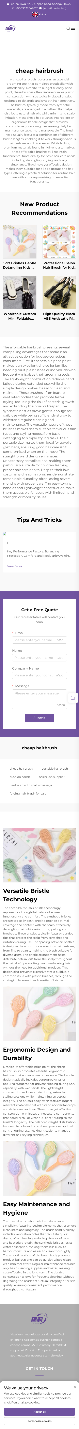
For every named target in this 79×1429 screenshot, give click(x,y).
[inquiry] (73, 698)
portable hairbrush (55, 768)
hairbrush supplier (52, 777)
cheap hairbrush (21, 768)
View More (14, 566)
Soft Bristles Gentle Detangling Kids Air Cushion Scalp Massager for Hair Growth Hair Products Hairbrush (19, 265)
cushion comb (20, 777)
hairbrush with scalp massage (31, 785)
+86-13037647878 (26, 8)
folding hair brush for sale (28, 793)
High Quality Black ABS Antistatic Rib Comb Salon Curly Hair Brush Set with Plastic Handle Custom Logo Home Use (59, 316)
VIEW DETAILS (19, 241)
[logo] (10, 28)
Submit (39, 718)
